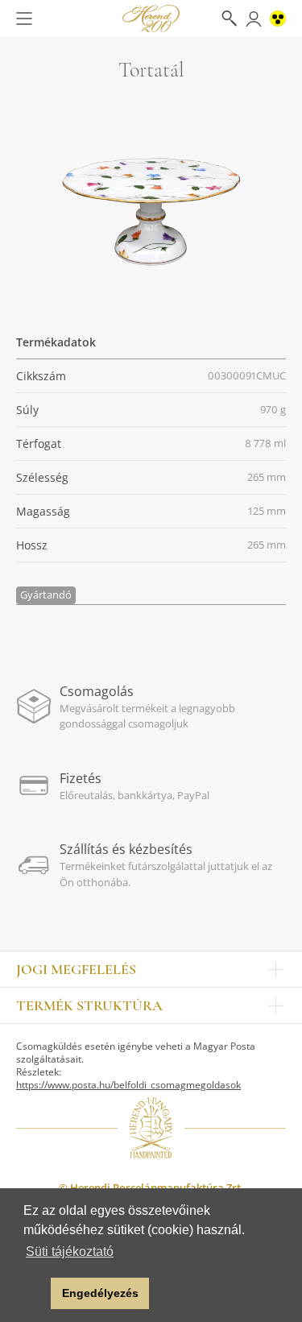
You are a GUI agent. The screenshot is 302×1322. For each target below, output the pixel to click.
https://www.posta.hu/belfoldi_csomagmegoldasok (128, 1085)
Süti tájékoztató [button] (70, 1251)
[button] (34, 1293)
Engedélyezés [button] (100, 1293)
